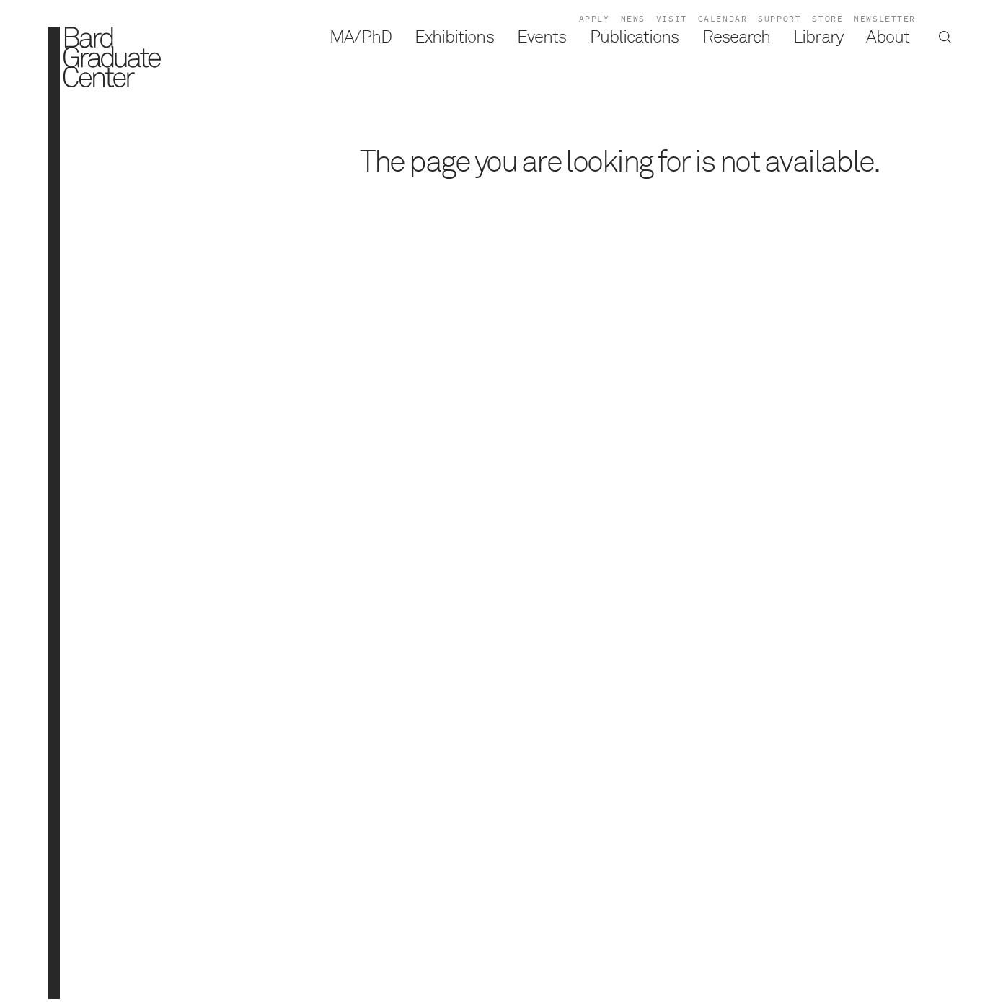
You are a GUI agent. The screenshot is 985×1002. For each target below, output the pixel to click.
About (887, 37)
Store (827, 19)
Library (817, 37)
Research (736, 37)
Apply (594, 19)
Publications (634, 37)
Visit (671, 19)
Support (779, 19)
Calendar (723, 19)
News (633, 19)
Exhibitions (454, 37)
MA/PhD (360, 37)
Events (541, 37)
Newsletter (885, 19)
